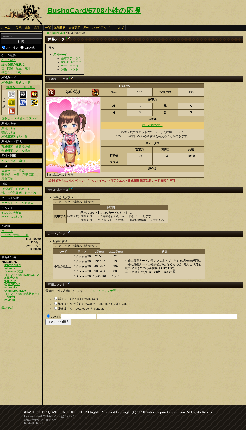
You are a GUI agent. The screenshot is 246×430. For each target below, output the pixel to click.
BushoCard (58, 32)
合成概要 (7, 150)
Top (47, 32)
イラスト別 (30, 118)
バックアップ (101, 27)
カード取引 (15, 118)
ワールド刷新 (24, 203)
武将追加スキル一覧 (14, 136)
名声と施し (32, 193)
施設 (22, 170)
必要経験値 (23, 146)
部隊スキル (8, 132)
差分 (86, 27)
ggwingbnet (12, 284)
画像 (4, 118)
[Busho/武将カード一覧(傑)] (34, 105)
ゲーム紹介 (8, 60)
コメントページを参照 (101, 291)
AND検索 (12, 47)
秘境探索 (28, 174)
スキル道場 (23, 150)
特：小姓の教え (152, 125)
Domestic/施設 (13, 271)
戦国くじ (7, 72)
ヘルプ (119, 27)
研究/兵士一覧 (10, 174)
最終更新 (74, 27)
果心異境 (7, 178)
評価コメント (69, 69)
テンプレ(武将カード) (15, 235)
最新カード (23, 82)
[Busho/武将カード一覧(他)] (11, 113)
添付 (36, 27)
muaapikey (11, 287)
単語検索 (60, 27)
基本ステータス (71, 58)
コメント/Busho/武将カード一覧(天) (22, 295)
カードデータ (69, 66)
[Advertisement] (85, 363)
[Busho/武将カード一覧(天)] (11, 96)
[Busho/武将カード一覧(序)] (23, 105)
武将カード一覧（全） (20, 87)
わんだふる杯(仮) (12, 217)
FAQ (18, 72)
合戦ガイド (23, 188)
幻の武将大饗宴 (11, 213)
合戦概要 (7, 188)
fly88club (10, 281)
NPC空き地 (8, 160)
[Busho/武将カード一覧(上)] (11, 105)
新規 (19, 27)
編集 (28, 27)
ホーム (5, 27)
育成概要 (7, 146)
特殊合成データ (71, 62)
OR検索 (30, 47)
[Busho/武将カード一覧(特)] (34, 96)
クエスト (7, 203)
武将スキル (8, 128)
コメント (7, 231)
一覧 (48, 27)
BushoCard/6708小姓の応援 (94, 10)
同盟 (10, 68)
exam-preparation (16, 290)
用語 (27, 68)
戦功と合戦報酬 (11, 193)
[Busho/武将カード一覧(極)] (23, 96)
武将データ (60, 54)
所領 (22, 160)
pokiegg (9, 300)
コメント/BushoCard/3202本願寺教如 (21, 276)
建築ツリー (8, 170)
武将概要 (7, 82)
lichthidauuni (12, 265)
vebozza (9, 268)
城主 (19, 68)
